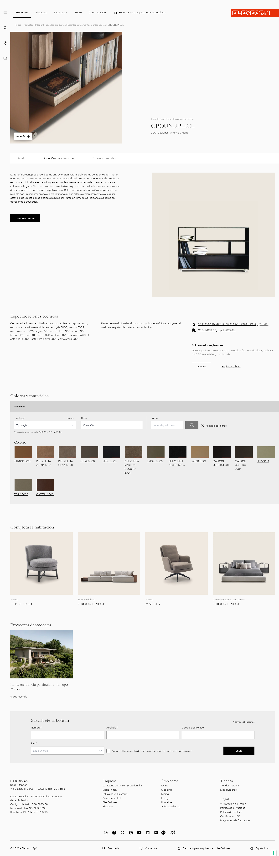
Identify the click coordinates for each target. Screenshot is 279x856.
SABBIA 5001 (198, 460)
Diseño (22, 158)
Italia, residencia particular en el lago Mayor (39, 687)
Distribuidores (228, 789)
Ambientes (169, 781)
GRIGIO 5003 (155, 460)
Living (164, 785)
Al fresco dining (170, 806)
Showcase (41, 12)
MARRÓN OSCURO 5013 (221, 462)
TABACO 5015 (22, 460)
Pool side (166, 802)
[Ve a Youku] (163, 832)
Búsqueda (113, 848)
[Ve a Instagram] (105, 832)
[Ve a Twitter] (121, 832)
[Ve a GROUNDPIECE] (109, 563)
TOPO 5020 (21, 494)
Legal (224, 799)
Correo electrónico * (194, 727)
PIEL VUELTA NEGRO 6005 (177, 462)
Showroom (109, 806)
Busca (154, 417)
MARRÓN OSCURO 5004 (240, 464)
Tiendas (226, 781)
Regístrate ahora (231, 366)
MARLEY (153, 604)
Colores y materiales (104, 158)
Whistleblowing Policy (233, 803)
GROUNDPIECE (91, 604)
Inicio (18, 24)
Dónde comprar (25, 217)
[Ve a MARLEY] (176, 563)
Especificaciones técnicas (59, 158)
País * (34, 743)
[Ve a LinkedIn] (147, 832)
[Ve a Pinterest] (130, 832)
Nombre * (36, 727)
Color (84, 417)
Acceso (201, 366)
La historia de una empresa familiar (123, 785)
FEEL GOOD (21, 604)
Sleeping (166, 789)
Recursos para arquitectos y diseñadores (142, 12)
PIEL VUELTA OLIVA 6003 (65, 462)
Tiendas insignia (229, 785)
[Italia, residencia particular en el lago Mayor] (41, 654)
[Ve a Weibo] (172, 832)
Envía (239, 750)
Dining (165, 793)
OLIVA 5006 (87, 460)
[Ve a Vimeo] (155, 832)
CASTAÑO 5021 (45, 494)
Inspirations (60, 12)
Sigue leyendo (18, 696)
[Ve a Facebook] (113, 832)
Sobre (78, 12)
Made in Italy (110, 789)
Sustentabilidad (112, 798)
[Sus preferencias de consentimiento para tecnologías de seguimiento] (273, 853)
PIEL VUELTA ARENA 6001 (43, 462)
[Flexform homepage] (255, 13)
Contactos (151, 848)
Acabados (19, 406)
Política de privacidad (232, 807)
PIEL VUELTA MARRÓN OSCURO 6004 (131, 466)
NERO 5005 (110, 460)
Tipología (19, 417)
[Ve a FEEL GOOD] (41, 563)
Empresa (109, 781)
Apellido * (112, 727)
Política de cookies (231, 811)
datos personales (155, 750)
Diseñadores (110, 802)
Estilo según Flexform (115, 793)
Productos (22, 12)
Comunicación (97, 12)
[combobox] (45, 425)
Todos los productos (55, 24)
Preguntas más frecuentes (235, 820)
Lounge (165, 798)
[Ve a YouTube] (138, 832)
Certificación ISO (230, 816)
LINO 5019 (263, 461)
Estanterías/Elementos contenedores (86, 24)
